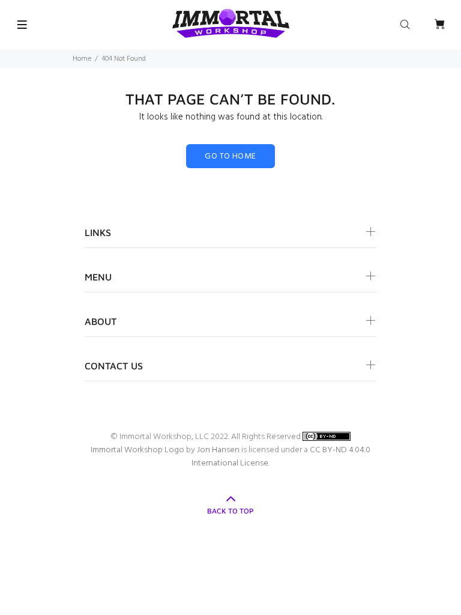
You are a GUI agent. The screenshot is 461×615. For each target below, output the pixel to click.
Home (82, 59)
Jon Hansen (218, 450)
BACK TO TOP (230, 510)
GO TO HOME (230, 156)
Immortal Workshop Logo (137, 450)
